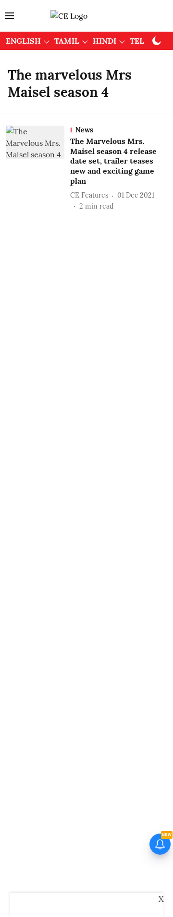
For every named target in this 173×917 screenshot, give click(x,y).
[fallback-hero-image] (38, 169)
